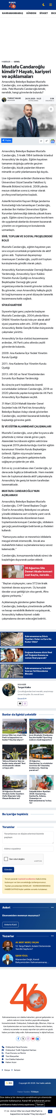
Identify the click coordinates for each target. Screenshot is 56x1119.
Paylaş (8, 140)
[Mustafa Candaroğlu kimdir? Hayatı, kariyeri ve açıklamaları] (28, 120)
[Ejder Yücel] (7, 959)
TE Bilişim (35, 1092)
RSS (10, 1083)
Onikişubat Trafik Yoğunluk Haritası (21, 1050)
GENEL (17, 62)
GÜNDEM (31, 13)
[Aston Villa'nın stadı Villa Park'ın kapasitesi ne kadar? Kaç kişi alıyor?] (14, 726)
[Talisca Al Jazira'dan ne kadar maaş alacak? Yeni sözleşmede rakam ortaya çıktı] (14, 752)
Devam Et (21, 699)
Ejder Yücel (21, 956)
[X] (23, 1038)
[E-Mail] (20, 703)
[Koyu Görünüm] (43, 5)
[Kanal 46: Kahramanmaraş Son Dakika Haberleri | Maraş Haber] (12, 5)
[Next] (38, 1038)
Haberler (6, 62)
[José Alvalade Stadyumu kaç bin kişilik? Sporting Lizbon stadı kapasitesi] (41, 726)
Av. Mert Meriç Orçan (27, 943)
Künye (7, 1070)
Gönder (8, 869)
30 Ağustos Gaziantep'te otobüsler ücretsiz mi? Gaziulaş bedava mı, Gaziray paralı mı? (41, 765)
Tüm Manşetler (12, 1056)
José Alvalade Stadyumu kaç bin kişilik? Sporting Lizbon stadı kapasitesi (41, 737)
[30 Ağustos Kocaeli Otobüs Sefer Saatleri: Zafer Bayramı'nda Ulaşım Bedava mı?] (14, 782)
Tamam (40, 1105)
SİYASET (43, 13)
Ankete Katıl (10, 925)
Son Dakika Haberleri (15, 1059)
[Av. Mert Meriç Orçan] (7, 946)
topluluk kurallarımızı (27, 879)
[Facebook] (18, 1038)
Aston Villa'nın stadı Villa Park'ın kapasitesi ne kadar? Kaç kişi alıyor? (14, 737)
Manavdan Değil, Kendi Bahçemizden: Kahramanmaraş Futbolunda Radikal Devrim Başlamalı (33, 961)
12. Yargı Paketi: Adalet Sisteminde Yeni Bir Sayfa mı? (33, 947)
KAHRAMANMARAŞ (12, 13)
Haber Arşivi (11, 1062)
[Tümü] (52, 907)
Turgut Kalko (24, 687)
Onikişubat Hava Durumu (16, 1047)
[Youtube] (33, 1038)
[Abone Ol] (52, 141)
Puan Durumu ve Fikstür (16, 1053)
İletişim (17, 1070)
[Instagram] (25, 703)
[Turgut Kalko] (8, 689)
